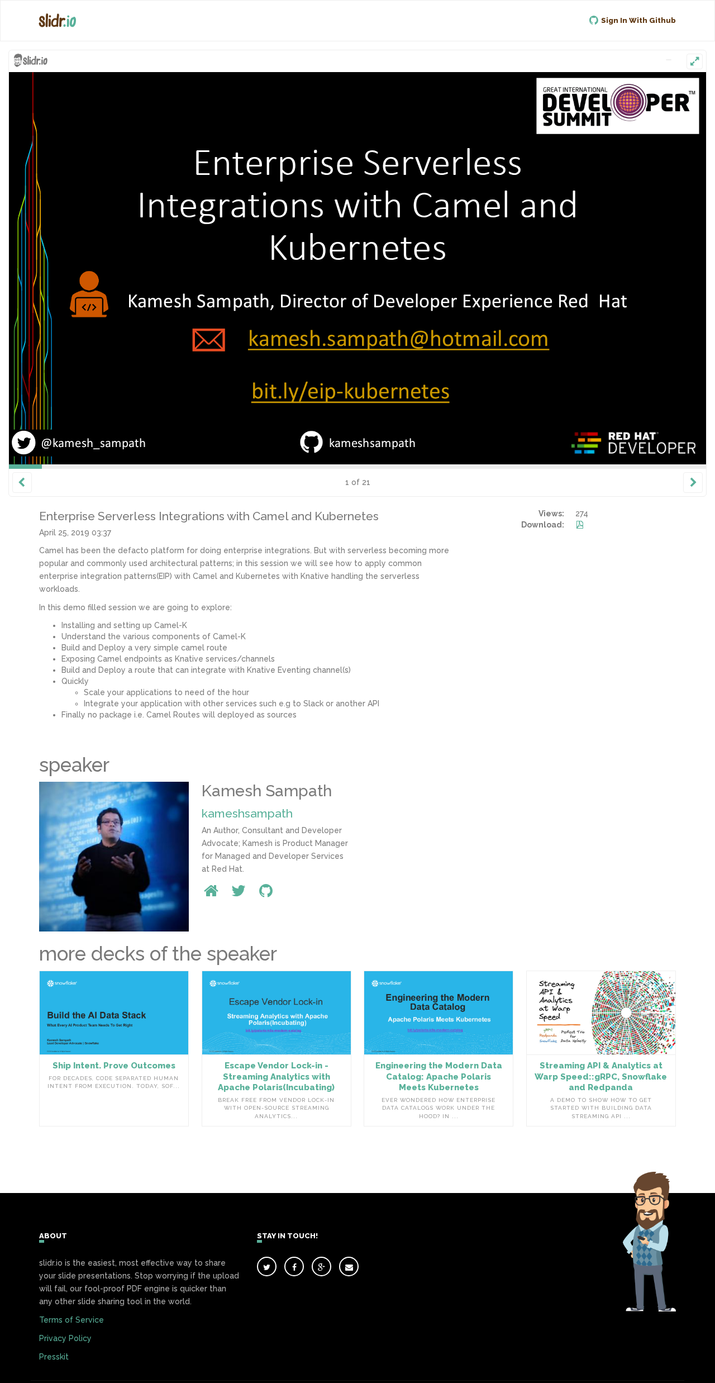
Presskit (54, 1356)
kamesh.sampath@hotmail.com (415, 335)
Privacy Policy (65, 1338)
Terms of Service (71, 1319)
